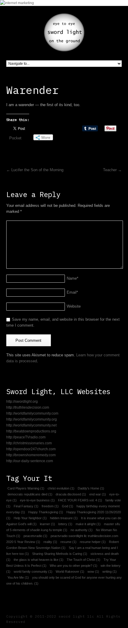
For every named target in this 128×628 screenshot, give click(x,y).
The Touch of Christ (83, 559)
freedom (50, 506)
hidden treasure (64, 518)
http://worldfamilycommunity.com (32, 413)
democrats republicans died (29, 494)
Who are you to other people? (73, 565)
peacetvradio (35, 536)
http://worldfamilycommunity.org (31, 419)
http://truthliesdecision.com (27, 407)
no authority (82, 530)
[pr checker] (17, 3)
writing (109, 571)
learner (47, 524)
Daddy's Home (91, 488)
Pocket (15, 138)
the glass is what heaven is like (38, 559)
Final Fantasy (26, 506)
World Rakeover (70, 571)
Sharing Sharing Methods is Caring (59, 553)
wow (93, 571)
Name (72, 278)
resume (68, 542)
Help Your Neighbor (30, 518)
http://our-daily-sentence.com (29, 461)
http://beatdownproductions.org (31, 431)
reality (50, 542)
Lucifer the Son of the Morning (34, 170)
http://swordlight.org (22, 401)
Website (74, 306)
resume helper (93, 542)
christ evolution (61, 488)
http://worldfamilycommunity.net (31, 425)
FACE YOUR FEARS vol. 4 (80, 500)
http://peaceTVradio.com (26, 437)
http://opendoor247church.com (31, 449)
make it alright (88, 524)
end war (97, 494)
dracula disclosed (71, 494)
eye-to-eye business (37, 500)
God (67, 506)
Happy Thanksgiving (45, 512)
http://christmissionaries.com (29, 443)
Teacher (112, 170)
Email (72, 292)
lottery (65, 524)
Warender (32, 90)
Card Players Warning (25, 488)
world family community (33, 571)
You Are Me (18, 577)
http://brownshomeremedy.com (31, 455)
